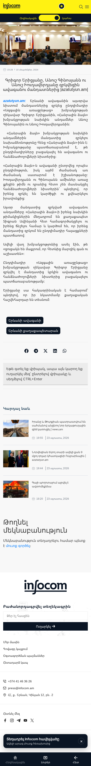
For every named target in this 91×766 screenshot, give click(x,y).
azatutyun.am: (16, 100)
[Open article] (16, 428)
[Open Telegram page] (19, 720)
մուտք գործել (18, 546)
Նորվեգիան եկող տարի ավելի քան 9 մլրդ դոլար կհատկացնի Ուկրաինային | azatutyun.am (59, 455)
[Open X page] (32, 720)
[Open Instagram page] (12, 720)
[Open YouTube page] (25, 720)
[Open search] (81, 7)
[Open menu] (87, 7)
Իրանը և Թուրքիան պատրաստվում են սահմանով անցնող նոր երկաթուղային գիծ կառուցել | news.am (59, 425)
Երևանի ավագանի (24, 320)
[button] (26, 351)
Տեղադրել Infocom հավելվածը (33, 741)
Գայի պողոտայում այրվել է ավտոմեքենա (50, 484)
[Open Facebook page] (5, 720)
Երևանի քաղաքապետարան (33, 330)
